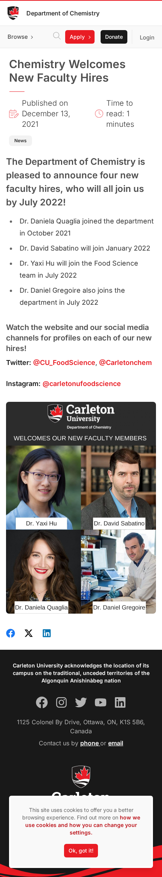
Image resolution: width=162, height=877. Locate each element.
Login (147, 37)
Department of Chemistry (62, 13)
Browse (18, 36)
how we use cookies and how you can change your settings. (82, 825)
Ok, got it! (81, 850)
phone (90, 743)
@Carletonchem (125, 362)
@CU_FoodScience (64, 362)
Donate (114, 36)
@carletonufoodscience (82, 384)
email (115, 743)
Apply (77, 36)
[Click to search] (57, 37)
